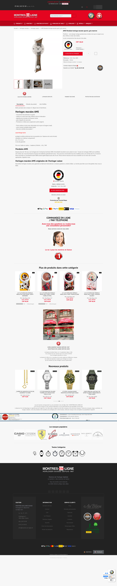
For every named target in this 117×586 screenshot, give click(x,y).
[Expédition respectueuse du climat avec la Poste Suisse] (92, 527)
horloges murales (24, 28)
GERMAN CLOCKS (60, 184)
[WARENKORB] (99, 7)
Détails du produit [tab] (31, 104)
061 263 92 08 (80, 68)
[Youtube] (67, 491)
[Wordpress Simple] (49, 491)
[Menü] (114, 570)
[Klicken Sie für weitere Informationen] (58, 417)
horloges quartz (35, 28)
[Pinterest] (60, 491)
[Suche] (73, 15)
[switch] (111, 580)
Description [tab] (20, 104)
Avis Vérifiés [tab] (43, 104)
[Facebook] (53, 491)
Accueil (16, 28)
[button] (15, 55)
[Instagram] (56, 491)
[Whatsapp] (64, 491)
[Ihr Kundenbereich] (91, 7)
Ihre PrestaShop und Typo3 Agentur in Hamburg (58, 557)
